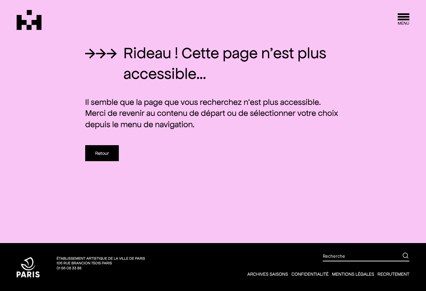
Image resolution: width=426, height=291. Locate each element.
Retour (102, 153)
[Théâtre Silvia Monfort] (29, 20)
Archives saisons (267, 274)
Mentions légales (353, 274)
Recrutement (393, 274)
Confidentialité (309, 274)
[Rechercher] (400, 256)
